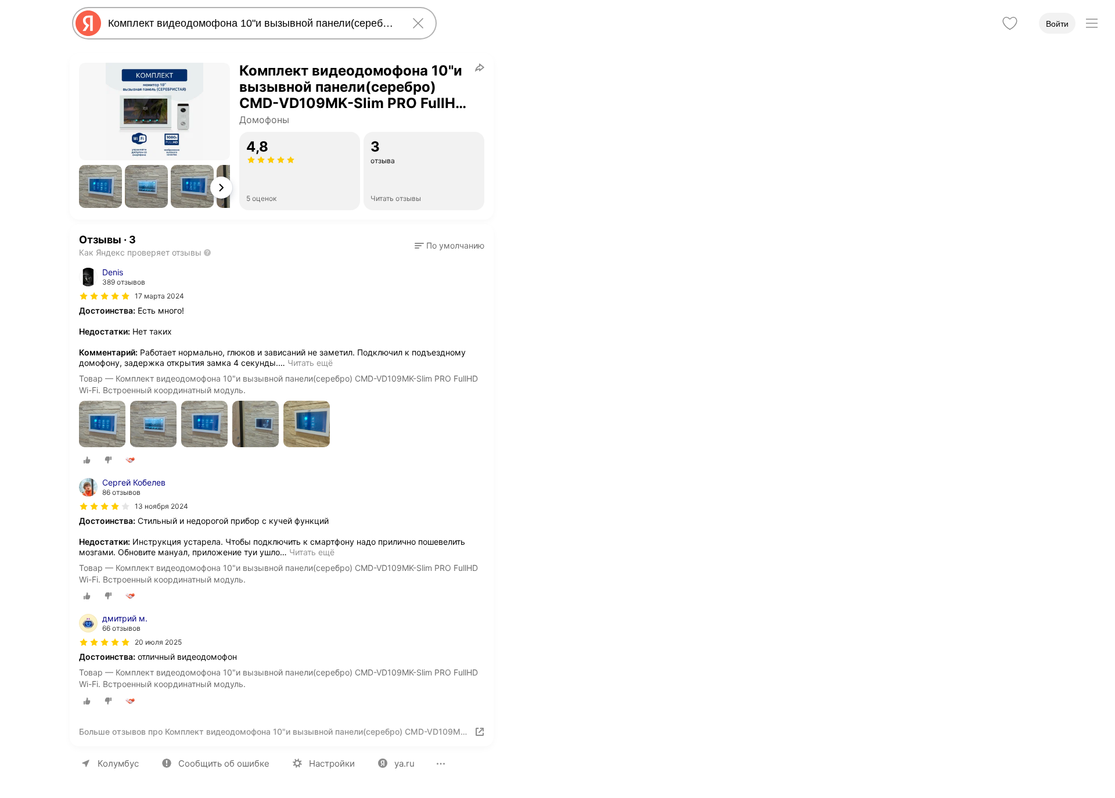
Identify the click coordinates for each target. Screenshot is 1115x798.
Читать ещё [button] (310, 363)
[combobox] (252, 23)
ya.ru (404, 763)
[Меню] (1091, 23)
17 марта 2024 (159, 296)
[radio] (87, 460)
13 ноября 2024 (161, 506)
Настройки (332, 763)
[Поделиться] (479, 67)
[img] (104, 296)
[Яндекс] (88, 23)
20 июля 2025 (158, 642)
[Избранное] (1010, 23)
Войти (1057, 23)
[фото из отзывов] (102, 425)
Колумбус (118, 763)
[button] (100, 186)
